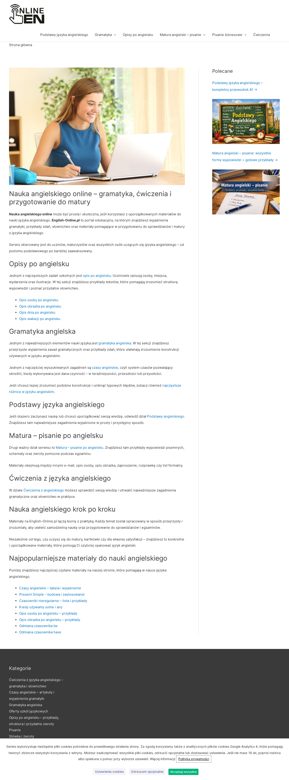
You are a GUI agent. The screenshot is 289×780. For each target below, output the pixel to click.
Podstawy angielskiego (165, 416)
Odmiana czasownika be (38, 626)
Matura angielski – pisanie (180, 35)
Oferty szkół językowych (28, 711)
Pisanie (15, 730)
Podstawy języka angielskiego (64, 35)
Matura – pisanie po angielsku (79, 447)
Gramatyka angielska (25, 705)
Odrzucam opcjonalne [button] (147, 771)
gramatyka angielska (114, 343)
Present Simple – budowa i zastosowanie (52, 594)
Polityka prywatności (193, 759)
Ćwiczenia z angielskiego (43, 490)
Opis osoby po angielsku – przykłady (48, 613)
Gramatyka (103, 35)
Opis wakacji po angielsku (39, 319)
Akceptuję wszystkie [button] (183, 771)
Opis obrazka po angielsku (40, 306)
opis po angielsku (97, 275)
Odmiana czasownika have (40, 632)
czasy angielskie (105, 367)
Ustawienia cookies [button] (109, 771)
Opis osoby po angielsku (38, 300)
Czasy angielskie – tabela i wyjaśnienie (50, 588)
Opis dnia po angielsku (37, 312)
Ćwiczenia (261, 35)
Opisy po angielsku (138, 35)
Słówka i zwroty (21, 736)
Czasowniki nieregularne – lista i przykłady (53, 601)
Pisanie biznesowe (227, 35)
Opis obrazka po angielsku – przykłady (49, 620)
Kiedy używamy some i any (40, 607)
